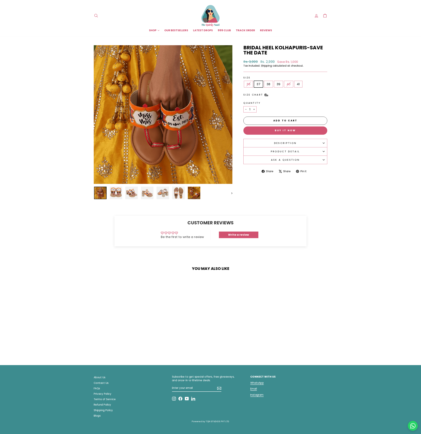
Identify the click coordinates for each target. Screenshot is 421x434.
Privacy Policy (102, 394)
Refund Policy (102, 404)
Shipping (266, 65)
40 (289, 84)
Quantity (252, 103)
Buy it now (285, 130)
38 (268, 84)
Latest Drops (203, 30)
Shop (153, 30)
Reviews (266, 30)
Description (285, 143)
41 (298, 84)
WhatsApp (257, 382)
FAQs (97, 388)
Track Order (245, 30)
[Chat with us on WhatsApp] (413, 426)
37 (258, 84)
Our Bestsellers (176, 30)
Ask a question (285, 159)
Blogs (97, 415)
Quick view (121, 330)
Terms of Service (105, 399)
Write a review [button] (238, 235)
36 (248, 84)
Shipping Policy (103, 410)
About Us (100, 377)
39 (278, 84)
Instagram (257, 395)
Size (246, 77)
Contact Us (101, 383)
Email (253, 388)
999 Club (224, 30)
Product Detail (285, 151)
